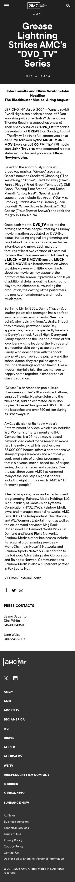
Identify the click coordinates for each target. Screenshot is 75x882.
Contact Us (11, 852)
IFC (6, 729)
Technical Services (16, 828)
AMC (37, 14)
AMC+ (8, 692)
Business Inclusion (16, 821)
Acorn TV (11, 710)
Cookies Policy (13, 846)
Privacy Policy (13, 840)
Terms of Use (12, 834)
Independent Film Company (26, 775)
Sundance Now (16, 802)
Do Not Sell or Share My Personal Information (34, 858)
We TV (8, 765)
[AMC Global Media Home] (37, 5)
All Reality (13, 756)
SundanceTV (14, 793)
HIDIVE (9, 738)
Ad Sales (9, 815)
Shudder (11, 784)
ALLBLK (9, 747)
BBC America (14, 719)
